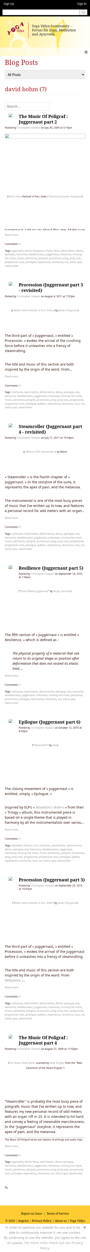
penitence (31, 258)
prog (65, 258)
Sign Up (9, 4)
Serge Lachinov (62, 591)
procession (55, 258)
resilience (57, 262)
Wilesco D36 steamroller (40, 451)
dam (54, 745)
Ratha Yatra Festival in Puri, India (33, 310)
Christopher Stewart (28, 127)
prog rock (75, 258)
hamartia (21, 254)
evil (77, 392)
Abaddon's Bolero (50, 807)
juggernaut (52, 254)
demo (79, 250)
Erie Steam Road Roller (22, 1063)
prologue (30, 262)
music (20, 258)
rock (76, 403)
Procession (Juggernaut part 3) (52, 880)
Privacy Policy (42, 1221)
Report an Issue (31, 1213)
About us (61, 1221)
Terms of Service (58, 1213)
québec (41, 403)
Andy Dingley (57, 1063)
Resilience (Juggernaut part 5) (51, 568)
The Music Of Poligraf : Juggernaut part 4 (43, 1040)
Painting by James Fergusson (65, 196)
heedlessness (36, 254)
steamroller (11, 266)
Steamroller (40, 745)
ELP (35, 845)
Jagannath (17, 250)
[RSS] (6, 1186)
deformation (46, 392)
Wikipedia (13, 980)
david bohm (68, 250)
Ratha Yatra (15, 196)
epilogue (10, 254)
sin (66, 262)
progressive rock (14, 262)
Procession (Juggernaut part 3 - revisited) (51, 287)
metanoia (65, 254)
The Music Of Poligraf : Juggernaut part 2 (43, 119)
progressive (76, 399)
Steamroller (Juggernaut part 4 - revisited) (50, 429)
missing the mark (71, 396)
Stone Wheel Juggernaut (34, 591)
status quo (75, 262)
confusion (17, 392)
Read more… (12, 234)
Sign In (81, 4)
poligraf (43, 258)
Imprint (23, 1221)
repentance (43, 262)
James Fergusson (34, 250)
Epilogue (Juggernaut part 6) (49, 722)
